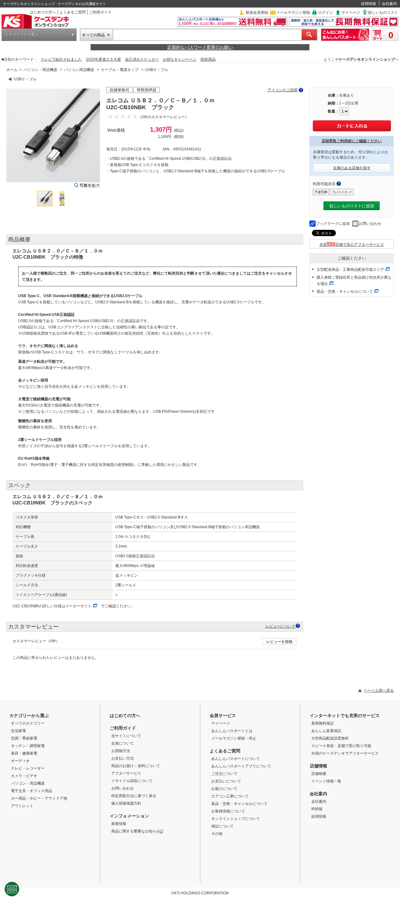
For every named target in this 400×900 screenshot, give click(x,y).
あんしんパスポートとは (231, 731)
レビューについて (280, 626)
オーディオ (20, 761)
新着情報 (118, 824)
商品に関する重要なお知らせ (135, 831)
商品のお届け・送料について (135, 766)
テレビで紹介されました (61, 59)
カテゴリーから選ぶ (22, 35)
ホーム (12, 70)
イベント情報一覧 (326, 781)
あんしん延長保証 (326, 731)
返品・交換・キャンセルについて (345, 291)
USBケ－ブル (156, 70)
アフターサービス (126, 773)
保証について (222, 826)
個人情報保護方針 (126, 803)
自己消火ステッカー (142, 59)
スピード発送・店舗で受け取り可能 (341, 746)
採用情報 (368, 4)
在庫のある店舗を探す (352, 168)
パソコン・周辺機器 (40, 70)
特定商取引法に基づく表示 (133, 796)
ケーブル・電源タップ (119, 70)
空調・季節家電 (24, 738)
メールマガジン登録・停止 (233, 738)
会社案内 (389, 4)
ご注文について (224, 773)
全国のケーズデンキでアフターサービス (345, 753)
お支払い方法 (122, 758)
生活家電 (18, 731)
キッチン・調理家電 (28, 746)
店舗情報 (318, 765)
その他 (216, 834)
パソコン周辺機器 (79, 70)
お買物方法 (120, 751)
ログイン (325, 12)
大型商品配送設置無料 (330, 738)
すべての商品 (93, 35)
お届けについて (224, 788)
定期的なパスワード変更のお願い (200, 47)
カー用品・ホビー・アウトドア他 (39, 798)
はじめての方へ (43, 12)
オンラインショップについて (235, 819)
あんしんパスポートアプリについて (241, 766)
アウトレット (22, 806)
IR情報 (316, 809)
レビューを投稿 (279, 642)
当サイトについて (126, 736)
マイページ (350, 12)
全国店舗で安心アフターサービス (351, 244)
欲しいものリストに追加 (351, 206)
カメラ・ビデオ (24, 776)
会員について (122, 743)
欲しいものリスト (383, 12)
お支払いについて (226, 781)
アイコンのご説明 (283, 90)
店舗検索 (318, 773)
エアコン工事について (230, 796)
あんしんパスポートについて (235, 758)
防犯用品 (208, 59)
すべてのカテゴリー (28, 723)
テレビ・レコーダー (28, 768)
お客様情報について (228, 811)
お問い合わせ (370, 223)
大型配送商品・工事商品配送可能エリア (350, 269)
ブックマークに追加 (333, 223)
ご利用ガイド (100, 12)
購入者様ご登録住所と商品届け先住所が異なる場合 (354, 280)
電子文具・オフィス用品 (31, 791)
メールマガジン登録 (293, 12)
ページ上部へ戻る (379, 690)
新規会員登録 (257, 12)
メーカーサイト (78, 606)
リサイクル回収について (131, 781)
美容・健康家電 (24, 753)
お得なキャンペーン (180, 59)
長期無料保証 (322, 723)
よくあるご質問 (72, 12)
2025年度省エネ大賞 (103, 59)
